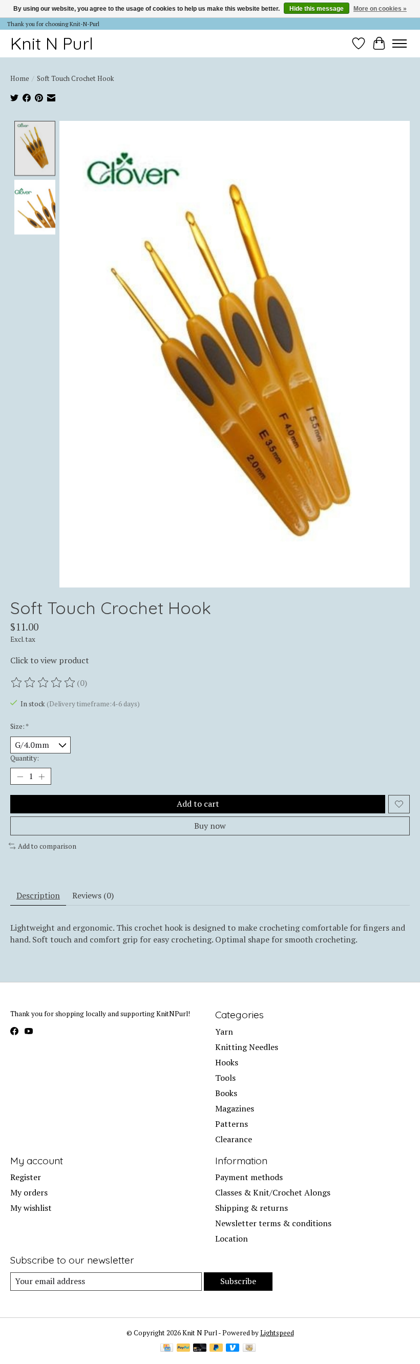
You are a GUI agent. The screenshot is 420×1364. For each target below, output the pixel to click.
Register (25, 1177)
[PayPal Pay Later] (216, 1349)
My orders (29, 1192)
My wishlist (31, 1207)
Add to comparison (47, 846)
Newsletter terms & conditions (273, 1223)
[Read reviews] (43, 683)
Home (19, 78)
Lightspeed (277, 1332)
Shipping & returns (251, 1207)
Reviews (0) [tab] (93, 895)
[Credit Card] (166, 1349)
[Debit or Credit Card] (199, 1349)
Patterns (231, 1123)
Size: (19, 726)
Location (231, 1238)
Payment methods (249, 1177)
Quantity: (24, 758)
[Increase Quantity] (41, 776)
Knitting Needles (246, 1047)
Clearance (233, 1139)
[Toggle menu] (399, 43)
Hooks (226, 1062)
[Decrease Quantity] (20, 776)
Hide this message (316, 8)
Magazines (234, 1108)
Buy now (210, 825)
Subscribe (238, 1281)
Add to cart (198, 803)
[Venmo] (232, 1349)
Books (226, 1093)
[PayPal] (183, 1349)
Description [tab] (38, 895)
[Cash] (249, 1349)
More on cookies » (380, 8)
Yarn (224, 1031)
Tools (225, 1077)
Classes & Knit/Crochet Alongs (272, 1192)
